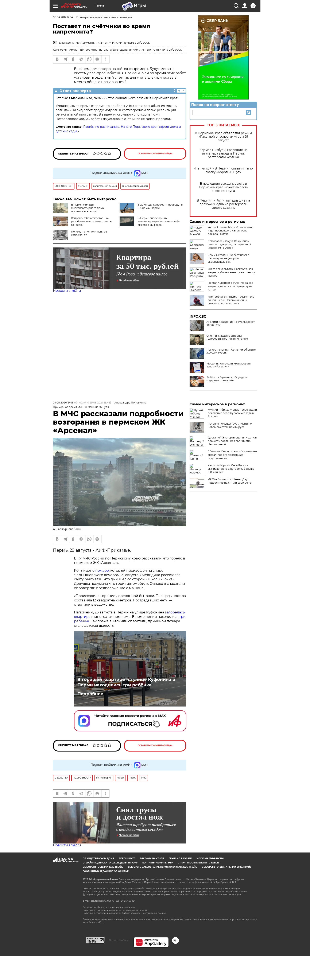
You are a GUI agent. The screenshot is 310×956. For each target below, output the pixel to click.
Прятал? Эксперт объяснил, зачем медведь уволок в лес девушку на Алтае (230, 286)
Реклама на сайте (152, 858)
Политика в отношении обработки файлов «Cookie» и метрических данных (124, 913)
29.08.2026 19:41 (63, 402)
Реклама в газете (180, 858)
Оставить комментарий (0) (155, 153)
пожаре (102, 571)
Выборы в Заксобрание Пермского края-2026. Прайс (162, 867)
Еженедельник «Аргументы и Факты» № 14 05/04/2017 (147, 49)
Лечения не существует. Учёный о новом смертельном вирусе (230, 425)
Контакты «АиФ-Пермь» (157, 862)
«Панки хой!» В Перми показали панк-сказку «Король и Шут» (223, 170)
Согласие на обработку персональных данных (109, 907)
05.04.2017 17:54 (63, 17)
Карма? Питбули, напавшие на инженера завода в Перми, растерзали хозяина (223, 153)
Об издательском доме (98, 858)
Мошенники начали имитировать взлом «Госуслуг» (228, 365)
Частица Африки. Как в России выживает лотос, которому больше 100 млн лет (231, 469)
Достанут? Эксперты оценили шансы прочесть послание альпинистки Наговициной (232, 441)
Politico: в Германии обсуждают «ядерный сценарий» (227, 379)
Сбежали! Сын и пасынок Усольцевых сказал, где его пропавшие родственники (232, 455)
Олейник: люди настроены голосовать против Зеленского (227, 337)
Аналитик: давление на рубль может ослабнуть (230, 323)
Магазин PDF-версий (210, 858)
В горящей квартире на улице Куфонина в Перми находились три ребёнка (126, 682)
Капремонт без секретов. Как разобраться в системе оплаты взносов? (91, 221)
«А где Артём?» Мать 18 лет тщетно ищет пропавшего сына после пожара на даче (230, 230)
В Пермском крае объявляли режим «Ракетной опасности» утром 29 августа (223, 136)
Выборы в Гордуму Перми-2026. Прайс (226, 867)
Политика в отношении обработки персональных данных (115, 910)
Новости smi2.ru (67, 291)
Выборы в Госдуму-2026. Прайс (103, 867)
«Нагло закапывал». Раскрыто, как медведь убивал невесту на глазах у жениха (231, 272)
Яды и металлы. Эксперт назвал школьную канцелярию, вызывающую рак (228, 258)
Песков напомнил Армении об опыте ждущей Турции (231, 351)
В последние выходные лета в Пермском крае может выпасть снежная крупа (223, 187)
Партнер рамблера (119, 940)
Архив (73, 49)
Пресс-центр (127, 858)
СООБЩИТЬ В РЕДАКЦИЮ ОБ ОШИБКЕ (106, 871)
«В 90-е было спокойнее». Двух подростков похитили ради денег (230, 481)
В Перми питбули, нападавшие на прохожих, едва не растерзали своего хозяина (223, 204)
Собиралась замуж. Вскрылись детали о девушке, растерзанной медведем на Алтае (229, 244)
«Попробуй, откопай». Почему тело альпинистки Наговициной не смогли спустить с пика (231, 300)
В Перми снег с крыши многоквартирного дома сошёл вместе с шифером (159, 221)
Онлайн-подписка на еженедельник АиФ (110, 862)
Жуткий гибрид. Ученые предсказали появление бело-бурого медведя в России (232, 413)
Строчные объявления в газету (199, 862)
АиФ (78, 529)
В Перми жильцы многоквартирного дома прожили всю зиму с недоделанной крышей (78, 209)
